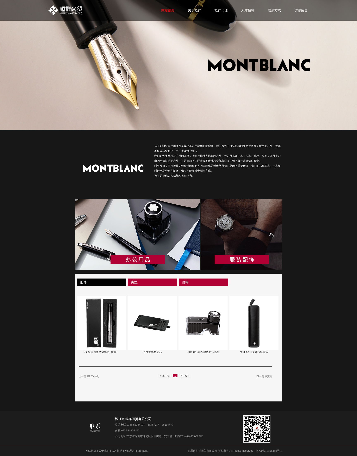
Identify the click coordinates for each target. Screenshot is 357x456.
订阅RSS (143, 450)
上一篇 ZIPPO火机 (90, 376)
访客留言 (301, 10)
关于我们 (104, 450)
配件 (83, 282)
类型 (134, 282)
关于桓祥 (194, 10)
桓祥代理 (221, 10)
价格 (185, 282)
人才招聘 (247, 10)
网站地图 (130, 450)
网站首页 (167, 10)
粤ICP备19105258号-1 (269, 450)
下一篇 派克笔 (264, 376)
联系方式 (274, 10)
